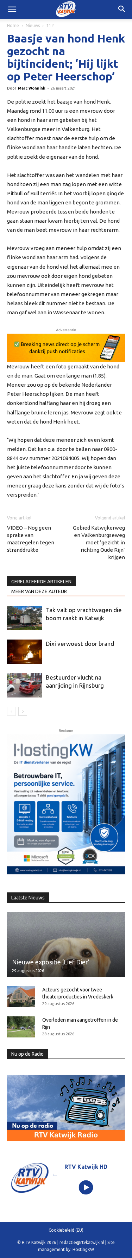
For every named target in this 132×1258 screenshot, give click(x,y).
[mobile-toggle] (12, 9)
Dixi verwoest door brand (80, 643)
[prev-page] (11, 711)
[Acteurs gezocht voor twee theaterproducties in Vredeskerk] (21, 996)
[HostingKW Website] (66, 805)
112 (50, 25)
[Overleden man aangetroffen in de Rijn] (21, 1026)
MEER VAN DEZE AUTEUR (39, 591)
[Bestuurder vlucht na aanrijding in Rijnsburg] (24, 685)
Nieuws (33, 25)
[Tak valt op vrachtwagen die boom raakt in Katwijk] (24, 618)
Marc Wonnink (31, 88)
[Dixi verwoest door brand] (24, 652)
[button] (122, 9)
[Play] (86, 1187)
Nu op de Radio (27, 1054)
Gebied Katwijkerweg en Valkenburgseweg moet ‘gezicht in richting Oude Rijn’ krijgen (99, 542)
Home (13, 25)
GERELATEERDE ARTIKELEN (41, 581)
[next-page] (22, 711)
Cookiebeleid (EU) (66, 1230)
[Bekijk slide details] (66, 348)
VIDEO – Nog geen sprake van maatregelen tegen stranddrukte (30, 539)
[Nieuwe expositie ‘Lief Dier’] (66, 944)
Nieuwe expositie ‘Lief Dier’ (50, 961)
